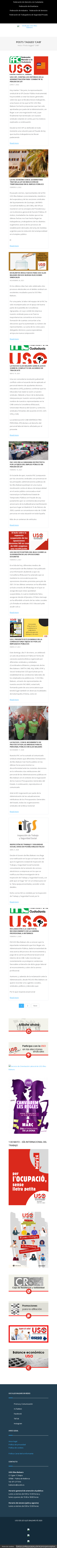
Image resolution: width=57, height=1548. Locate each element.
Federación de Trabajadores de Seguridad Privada (28, 15)
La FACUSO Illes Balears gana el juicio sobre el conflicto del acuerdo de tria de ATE (28, 368)
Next (35, 1005)
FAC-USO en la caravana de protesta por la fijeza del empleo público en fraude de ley (27, 464)
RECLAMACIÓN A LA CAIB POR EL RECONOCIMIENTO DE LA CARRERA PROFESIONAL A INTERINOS (24, 931)
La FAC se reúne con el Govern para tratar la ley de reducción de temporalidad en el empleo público (27, 181)
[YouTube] (32, 19)
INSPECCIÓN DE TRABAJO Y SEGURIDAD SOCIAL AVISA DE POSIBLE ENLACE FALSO (27, 845)
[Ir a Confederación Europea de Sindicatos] (28, 1535)
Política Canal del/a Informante (21, 1453)
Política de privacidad (17, 1444)
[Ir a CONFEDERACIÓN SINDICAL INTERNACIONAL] (28, 1529)
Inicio (20, 45)
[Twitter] (25, 19)
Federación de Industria (19, 10)
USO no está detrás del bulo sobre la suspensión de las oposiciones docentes (28, 554)
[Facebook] (28, 19)
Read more (14, 143)
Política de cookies (16, 1448)
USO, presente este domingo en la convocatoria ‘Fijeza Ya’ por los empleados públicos (26, 641)
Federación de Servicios (38, 10)
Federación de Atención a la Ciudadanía (28, 2)
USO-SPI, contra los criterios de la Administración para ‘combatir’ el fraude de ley (26, 79)
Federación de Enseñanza (28, 6)
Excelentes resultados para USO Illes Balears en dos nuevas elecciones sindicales (28, 275)
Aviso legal (13, 1441)
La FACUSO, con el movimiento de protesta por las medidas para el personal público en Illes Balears (26, 744)
